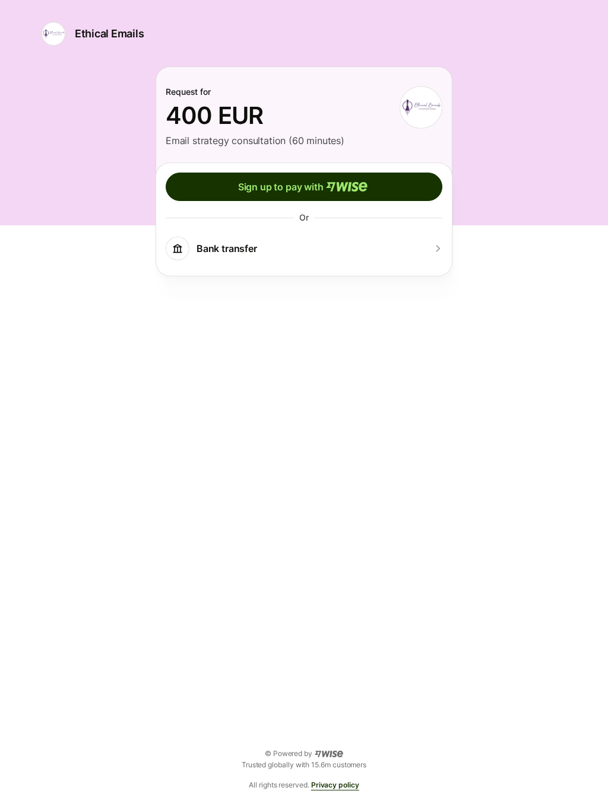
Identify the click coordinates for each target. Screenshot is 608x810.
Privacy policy (335, 784)
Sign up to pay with (281, 187)
